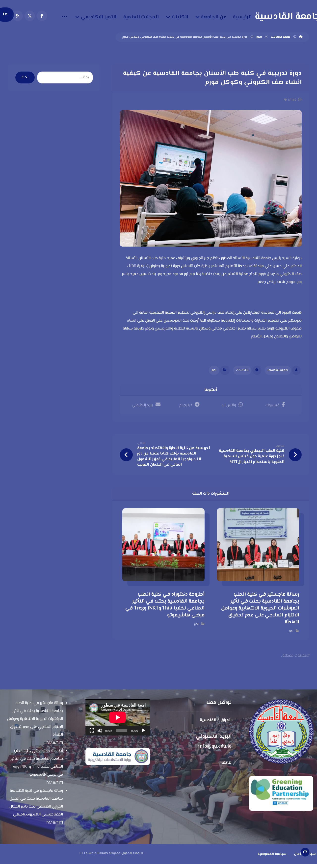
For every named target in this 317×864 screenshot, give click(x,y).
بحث (25, 77)
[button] (42, 16)
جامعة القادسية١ (278, 370)
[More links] (64, 17)
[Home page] (301, 37)
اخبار (214, 370)
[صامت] (99, 730)
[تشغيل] (143, 730)
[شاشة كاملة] (91, 730)
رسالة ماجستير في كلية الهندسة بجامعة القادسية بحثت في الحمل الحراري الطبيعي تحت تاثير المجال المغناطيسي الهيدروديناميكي (36, 803)
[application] (117, 717)
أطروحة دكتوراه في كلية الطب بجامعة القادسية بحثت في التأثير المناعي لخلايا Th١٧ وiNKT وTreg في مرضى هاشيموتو (36, 763)
